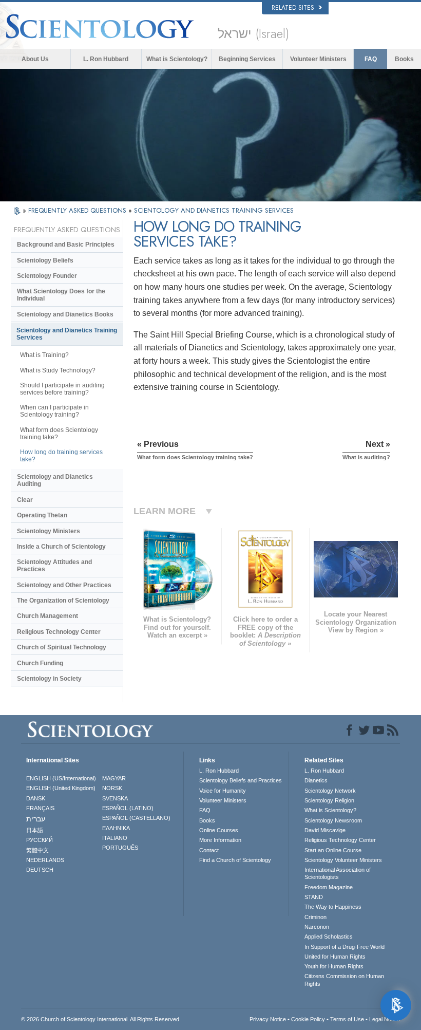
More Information (220, 840)
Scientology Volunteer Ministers (343, 860)
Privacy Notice (268, 1019)
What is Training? (44, 355)
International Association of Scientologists (337, 873)
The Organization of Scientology (63, 600)
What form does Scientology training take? (59, 433)
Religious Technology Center (59, 631)
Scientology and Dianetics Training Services (66, 334)
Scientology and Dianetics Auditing (55, 480)
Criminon (315, 917)
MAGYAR (114, 778)
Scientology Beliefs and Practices (240, 780)
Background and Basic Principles (65, 244)
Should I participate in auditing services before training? (62, 389)
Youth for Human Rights (333, 966)
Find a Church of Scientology (235, 860)
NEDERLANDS (45, 860)
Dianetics (316, 780)
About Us (35, 59)
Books (404, 59)
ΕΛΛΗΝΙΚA (116, 828)
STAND (313, 897)
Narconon (316, 927)
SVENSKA (115, 798)
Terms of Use (347, 1019)
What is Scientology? (176, 59)
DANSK (35, 798)
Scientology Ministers (48, 531)
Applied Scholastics (328, 936)
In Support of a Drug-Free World (344, 947)
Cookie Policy (308, 1019)
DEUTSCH (39, 870)
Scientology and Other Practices (64, 585)
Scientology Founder (47, 275)
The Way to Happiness (332, 907)
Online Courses (218, 830)
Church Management (47, 616)
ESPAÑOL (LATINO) (128, 808)
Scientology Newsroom (333, 820)
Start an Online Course (332, 850)
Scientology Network (330, 791)
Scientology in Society (49, 678)
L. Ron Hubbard (105, 59)
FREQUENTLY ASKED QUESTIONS (78, 210)
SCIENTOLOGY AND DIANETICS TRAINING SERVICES (214, 210)
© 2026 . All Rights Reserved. (101, 1019)
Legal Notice (384, 1019)
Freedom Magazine (328, 887)
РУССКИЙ (39, 840)
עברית (35, 819)
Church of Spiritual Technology (61, 647)
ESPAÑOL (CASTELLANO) (136, 818)
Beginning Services (247, 59)
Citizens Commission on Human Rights (344, 979)
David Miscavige (325, 830)
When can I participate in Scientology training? (54, 411)
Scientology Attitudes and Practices (54, 565)
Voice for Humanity (222, 791)
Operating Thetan (42, 515)
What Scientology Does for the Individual (61, 295)
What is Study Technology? (57, 370)
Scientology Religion (329, 800)
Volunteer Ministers (318, 59)
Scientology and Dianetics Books (65, 314)
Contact (209, 850)
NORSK (112, 788)
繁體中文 (37, 850)
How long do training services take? (61, 455)
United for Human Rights (335, 956)
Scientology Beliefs (45, 260)
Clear (25, 499)
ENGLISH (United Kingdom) (60, 788)
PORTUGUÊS (120, 848)
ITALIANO (114, 838)
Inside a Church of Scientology (61, 546)
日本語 (34, 830)
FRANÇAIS (40, 808)
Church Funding (40, 663)
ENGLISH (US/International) (61, 778)
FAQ (371, 59)
